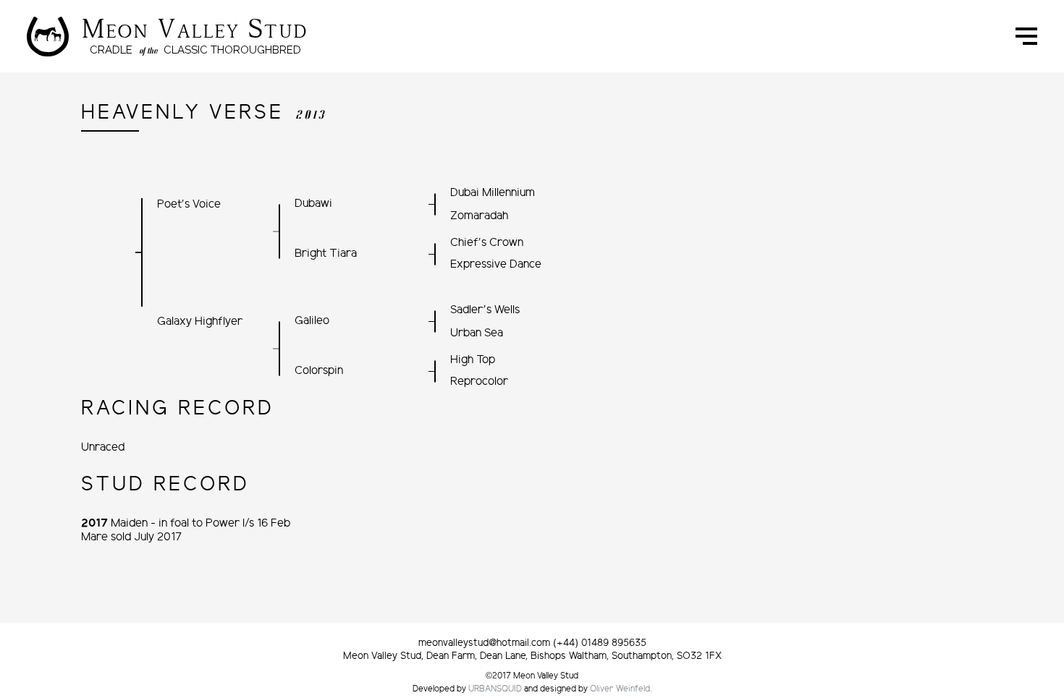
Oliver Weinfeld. (621, 689)
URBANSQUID (495, 689)
